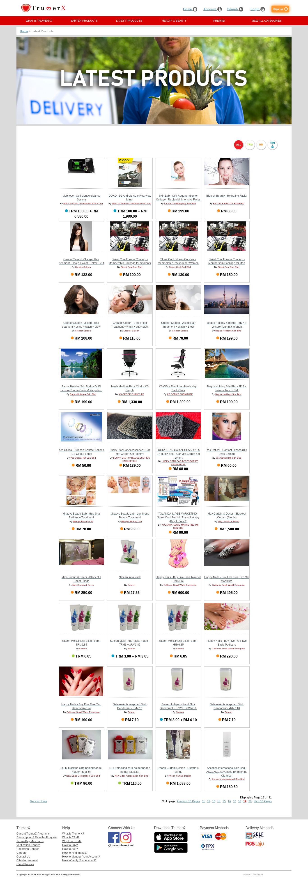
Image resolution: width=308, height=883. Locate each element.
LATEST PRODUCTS (129, 20)
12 (208, 801)
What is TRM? (70, 837)
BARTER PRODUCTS (84, 20)
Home (188, 9)
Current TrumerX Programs (33, 833)
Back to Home (38, 801)
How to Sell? (70, 849)
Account (210, 9)
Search (233, 9)
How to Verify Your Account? (79, 860)
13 (213, 801)
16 (229, 801)
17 (234, 801)
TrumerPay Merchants (30, 841)
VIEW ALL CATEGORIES (266, 20)
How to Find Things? (74, 852)
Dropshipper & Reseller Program (36, 837)
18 (239, 801)
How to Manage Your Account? (81, 856)
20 (250, 801)
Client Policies (25, 864)
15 (224, 801)
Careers (21, 852)
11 (203, 801)
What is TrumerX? (73, 833)
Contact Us (23, 856)
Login (255, 9)
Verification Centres (28, 845)
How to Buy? (70, 845)
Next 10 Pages (263, 801)
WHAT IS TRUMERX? (39, 20)
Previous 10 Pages (188, 801)
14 (219, 801)
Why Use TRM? (71, 841)
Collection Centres (27, 849)
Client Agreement (27, 860)
